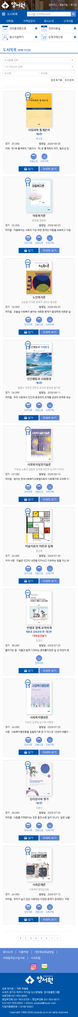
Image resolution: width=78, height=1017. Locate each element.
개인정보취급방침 (44, 951)
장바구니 (53, 5)
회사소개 (49, 20)
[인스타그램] (33, 966)
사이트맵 (35, 957)
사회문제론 (39, 884)
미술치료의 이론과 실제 (39, 546)
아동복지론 (39, 215)
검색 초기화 (56, 80)
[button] (39, 60)
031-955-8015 (51, 999)
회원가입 (64, 5)
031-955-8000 (19, 995)
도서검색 (69, 80)
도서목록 (10, 50)
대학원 (9, 20)
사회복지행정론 (39, 717)
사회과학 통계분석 (39, 131)
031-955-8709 (21, 999)
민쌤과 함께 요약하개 (39, 631)
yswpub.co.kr (40, 1012)
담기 (30, 168)
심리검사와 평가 (39, 800)
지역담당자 (29, 20)
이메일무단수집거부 (14, 957)
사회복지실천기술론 (39, 464)
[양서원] (13, 5)
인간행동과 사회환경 (39, 380)
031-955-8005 (15, 1003)
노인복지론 (39, 297)
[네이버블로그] (44, 966)
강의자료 (28, 243)
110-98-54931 (26, 1006)
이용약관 (23, 951)
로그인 (74, 5)
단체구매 (44, 161)
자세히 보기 (49, 168)
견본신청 (34, 161)
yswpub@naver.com (45, 1003)
